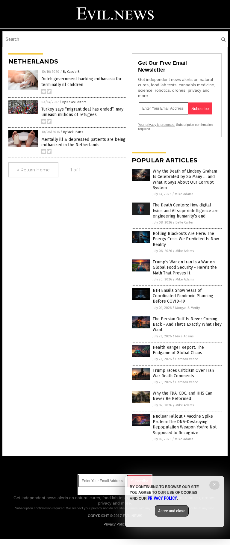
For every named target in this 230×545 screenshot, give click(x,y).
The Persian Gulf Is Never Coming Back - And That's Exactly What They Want (187, 324)
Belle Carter (184, 222)
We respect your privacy (84, 508)
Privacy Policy (115, 524)
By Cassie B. (71, 72)
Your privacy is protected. (156, 124)
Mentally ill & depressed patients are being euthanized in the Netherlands (83, 142)
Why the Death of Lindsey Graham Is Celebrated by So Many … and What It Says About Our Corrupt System (185, 179)
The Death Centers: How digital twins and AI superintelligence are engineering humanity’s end (186, 210)
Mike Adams (184, 194)
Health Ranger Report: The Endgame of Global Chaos (178, 350)
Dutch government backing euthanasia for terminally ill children (81, 81)
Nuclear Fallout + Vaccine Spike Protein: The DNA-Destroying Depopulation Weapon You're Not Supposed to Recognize (185, 424)
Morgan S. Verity (187, 308)
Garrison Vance (186, 359)
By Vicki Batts (73, 132)
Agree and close (171, 510)
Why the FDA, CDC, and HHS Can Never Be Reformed (182, 396)
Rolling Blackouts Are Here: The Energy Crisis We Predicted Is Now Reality (186, 239)
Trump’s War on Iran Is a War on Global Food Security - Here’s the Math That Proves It (185, 267)
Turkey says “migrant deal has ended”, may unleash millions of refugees (82, 112)
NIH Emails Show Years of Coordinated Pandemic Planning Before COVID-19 (183, 296)
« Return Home (33, 170)
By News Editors (74, 102)
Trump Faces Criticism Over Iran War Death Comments (183, 373)
